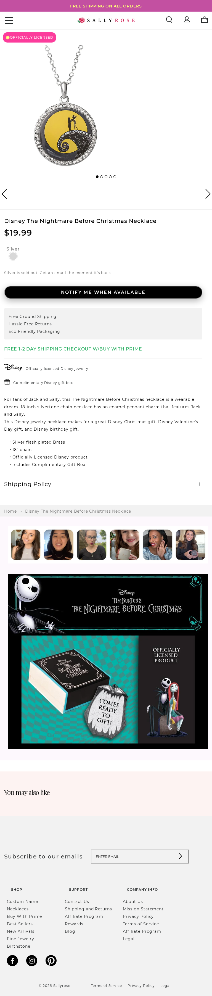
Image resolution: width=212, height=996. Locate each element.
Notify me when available (103, 292)
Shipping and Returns (88, 908)
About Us (133, 901)
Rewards (74, 923)
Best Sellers (20, 923)
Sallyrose (61, 985)
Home (10, 511)
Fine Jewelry (20, 938)
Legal (129, 938)
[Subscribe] (180, 856)
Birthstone (18, 946)
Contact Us (77, 901)
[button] (97, 177)
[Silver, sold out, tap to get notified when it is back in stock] (13, 256)
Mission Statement (143, 908)
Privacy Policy (138, 916)
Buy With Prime (24, 916)
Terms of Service (141, 923)
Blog (70, 931)
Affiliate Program (84, 916)
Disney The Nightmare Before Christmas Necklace (78, 511)
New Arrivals (21, 931)
